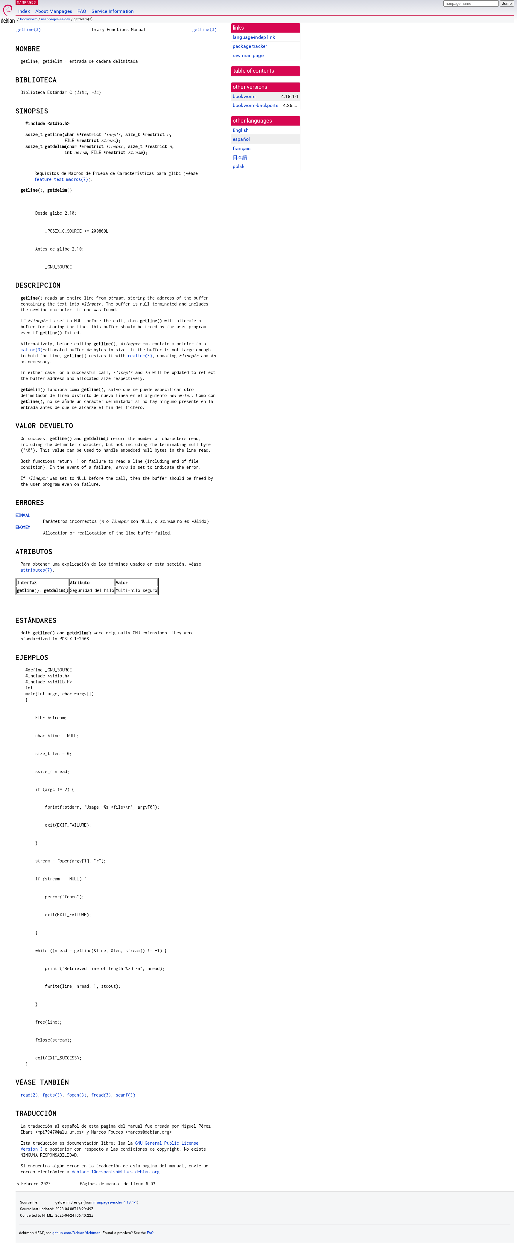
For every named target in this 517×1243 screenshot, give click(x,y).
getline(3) (28, 29)
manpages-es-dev (55, 19)
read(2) (29, 1094)
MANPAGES (26, 2)
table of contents (253, 71)
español (241, 139)
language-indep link (254, 37)
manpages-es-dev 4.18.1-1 (115, 1202)
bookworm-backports (255, 105)
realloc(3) (140, 355)
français (241, 148)
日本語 (240, 157)
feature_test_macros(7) (61, 179)
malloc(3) (31, 349)
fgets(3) (52, 1094)
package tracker (250, 46)
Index (24, 11)
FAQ (81, 11)
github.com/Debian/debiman (76, 1233)
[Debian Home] (7, 12)
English (241, 130)
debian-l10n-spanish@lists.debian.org (115, 1171)
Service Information (113, 11)
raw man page (248, 55)
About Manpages (53, 11)
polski (239, 166)
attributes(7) (36, 569)
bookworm (29, 19)
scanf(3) (125, 1094)
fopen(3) (76, 1094)
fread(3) (101, 1094)
